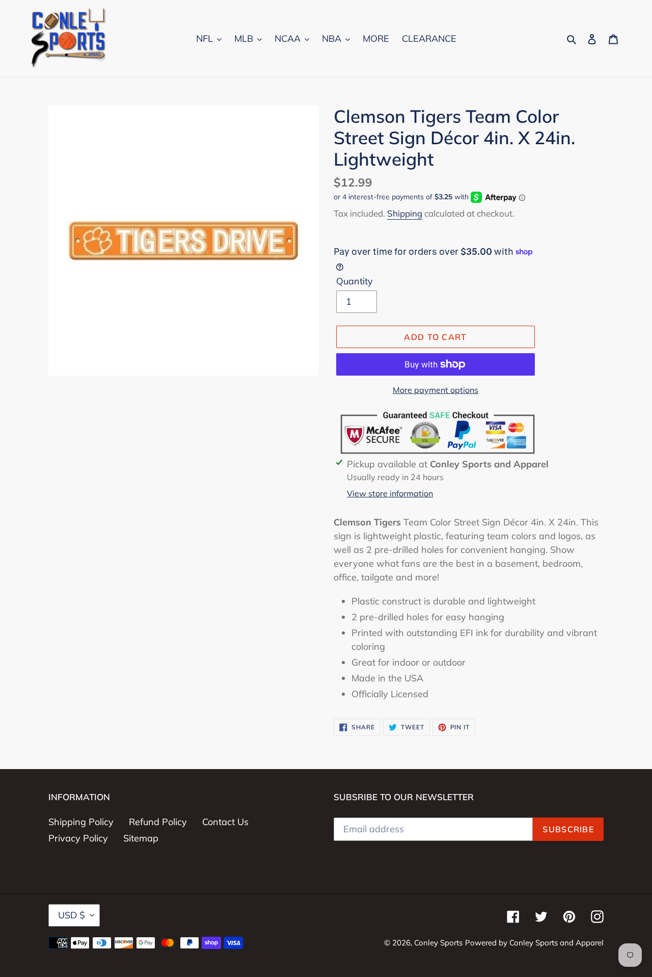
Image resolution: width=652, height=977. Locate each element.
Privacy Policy (78, 838)
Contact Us (225, 822)
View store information (390, 493)
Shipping (404, 213)
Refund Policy (158, 822)
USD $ (71, 915)
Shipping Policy (81, 822)
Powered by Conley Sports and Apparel (534, 942)
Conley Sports (438, 942)
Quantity (354, 281)
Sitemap (140, 838)
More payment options (435, 390)
